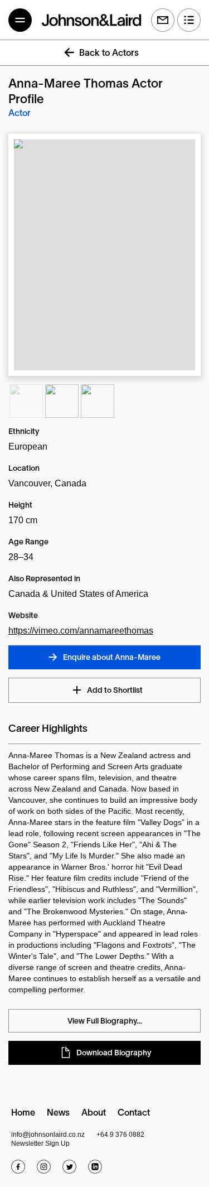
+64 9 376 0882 (120, 1134)
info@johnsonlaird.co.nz (48, 1134)
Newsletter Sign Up (40, 1143)
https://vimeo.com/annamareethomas (80, 630)
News (58, 1113)
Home (23, 1113)
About (93, 1113)
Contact (134, 1113)
